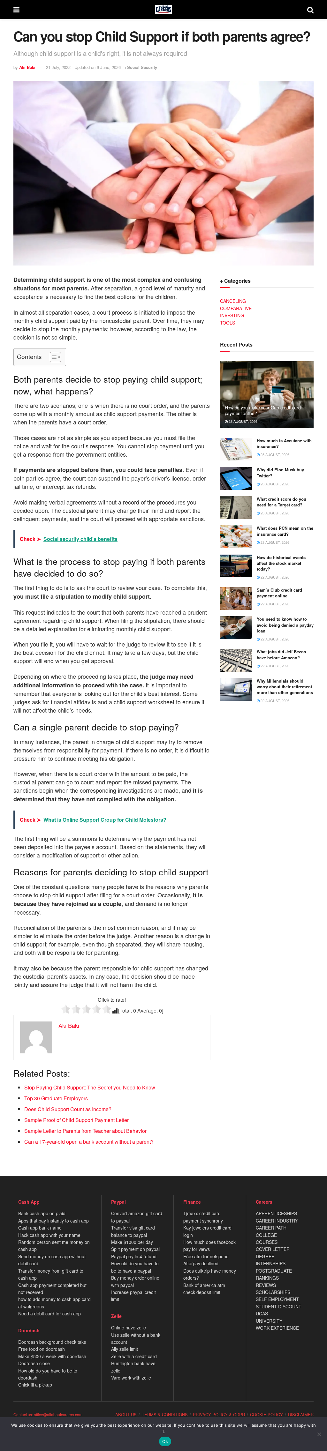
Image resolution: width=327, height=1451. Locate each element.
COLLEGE (266, 1235)
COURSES (267, 1242)
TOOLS (227, 322)
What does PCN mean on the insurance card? (285, 531)
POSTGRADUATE (274, 1271)
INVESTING (232, 315)
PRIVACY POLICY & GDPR (219, 1414)
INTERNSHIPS (270, 1263)
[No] (319, 1434)
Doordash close (34, 1363)
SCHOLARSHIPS (273, 1292)
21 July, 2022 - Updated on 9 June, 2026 (83, 67)
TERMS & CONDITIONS (165, 1414)
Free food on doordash (41, 1349)
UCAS (262, 1313)
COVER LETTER (273, 1249)
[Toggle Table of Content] (52, 357)
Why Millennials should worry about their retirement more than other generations (285, 686)
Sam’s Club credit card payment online (279, 593)
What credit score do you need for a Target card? (281, 502)
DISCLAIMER (301, 1414)
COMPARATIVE (236, 308)
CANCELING (233, 301)
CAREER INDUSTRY (277, 1220)
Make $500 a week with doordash (52, 1356)
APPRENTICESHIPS (276, 1213)
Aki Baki (27, 67)
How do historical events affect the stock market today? (281, 563)
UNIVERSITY (269, 1321)
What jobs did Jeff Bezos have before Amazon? (281, 654)
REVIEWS (266, 1285)
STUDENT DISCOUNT (278, 1306)
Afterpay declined (200, 1263)
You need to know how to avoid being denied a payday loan (285, 624)
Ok (165, 1441)
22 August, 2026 (274, 577)
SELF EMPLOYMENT (277, 1299)
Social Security (142, 67)
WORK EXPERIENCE (277, 1328)
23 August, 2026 (242, 421)
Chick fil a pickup (35, 1384)
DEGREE (265, 1256)
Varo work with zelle (131, 1377)
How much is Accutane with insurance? (284, 443)
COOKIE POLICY (266, 1414)
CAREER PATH (271, 1227)
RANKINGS (267, 1278)
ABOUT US (126, 1414)
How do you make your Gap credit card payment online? (263, 410)
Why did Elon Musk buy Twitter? (280, 472)
